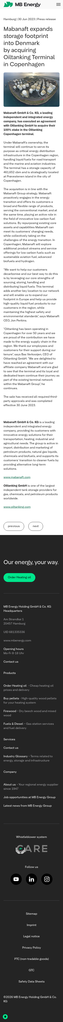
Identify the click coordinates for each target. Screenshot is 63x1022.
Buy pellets (11, 698)
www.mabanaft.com (17, 477)
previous (14, 526)
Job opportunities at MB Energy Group (29, 797)
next (36, 526)
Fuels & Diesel (14, 724)
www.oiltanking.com (17, 507)
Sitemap (31, 914)
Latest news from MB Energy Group (28, 806)
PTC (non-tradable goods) (31, 959)
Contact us (11, 662)
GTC (31, 970)
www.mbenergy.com (17, 640)
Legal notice (31, 936)
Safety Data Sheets (32, 981)
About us (10, 784)
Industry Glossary (16, 756)
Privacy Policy (31, 947)
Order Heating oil (19, 577)
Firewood (10, 711)
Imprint (31, 925)
